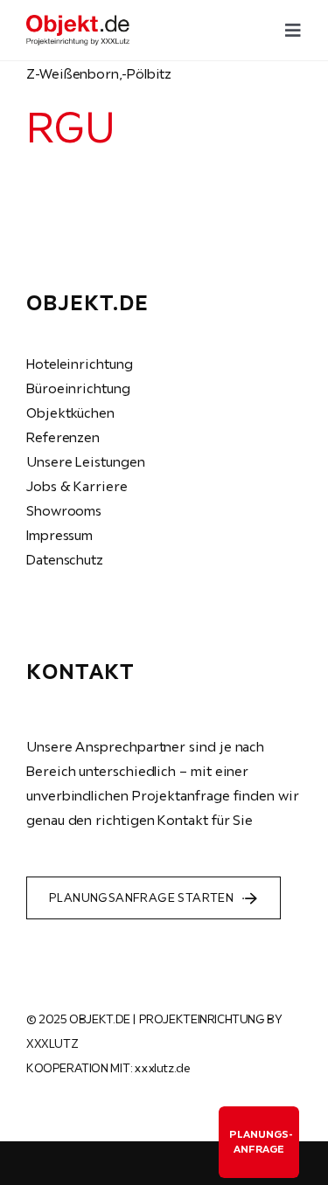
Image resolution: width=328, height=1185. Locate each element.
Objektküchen (70, 412)
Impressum (59, 535)
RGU (70, 126)
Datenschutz (64, 559)
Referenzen (63, 437)
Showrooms (63, 510)
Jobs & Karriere (77, 486)
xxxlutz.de (162, 1068)
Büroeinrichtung (78, 388)
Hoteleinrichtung (79, 363)
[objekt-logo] (77, 22)
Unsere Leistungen (85, 461)
